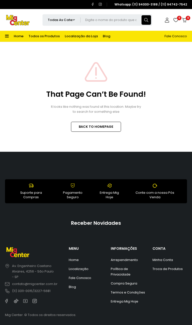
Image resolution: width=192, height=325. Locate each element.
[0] (184, 20)
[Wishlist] (175, 20)
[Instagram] (100, 4)
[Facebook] (92, 4)
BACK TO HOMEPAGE (96, 126)
